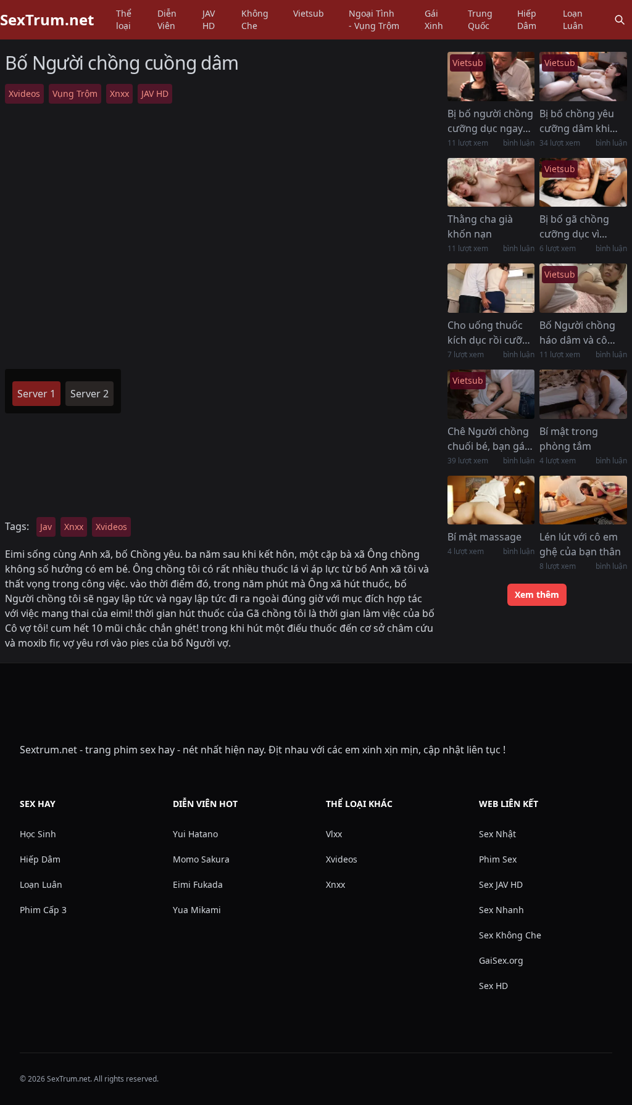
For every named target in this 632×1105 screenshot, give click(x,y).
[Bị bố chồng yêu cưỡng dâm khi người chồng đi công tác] (583, 76)
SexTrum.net (47, 20)
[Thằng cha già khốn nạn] (491, 182)
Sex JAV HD (501, 884)
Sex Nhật (497, 834)
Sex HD (493, 985)
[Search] (619, 19)
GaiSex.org (501, 960)
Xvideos (24, 93)
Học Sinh (38, 834)
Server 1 (36, 393)
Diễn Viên (167, 19)
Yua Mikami (197, 910)
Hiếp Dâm (526, 19)
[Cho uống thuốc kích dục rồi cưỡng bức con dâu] (491, 288)
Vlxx (334, 834)
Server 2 (89, 393)
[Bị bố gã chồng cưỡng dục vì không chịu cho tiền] (583, 182)
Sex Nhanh (501, 910)
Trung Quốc (480, 19)
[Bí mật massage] (491, 500)
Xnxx (119, 93)
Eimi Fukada (198, 884)
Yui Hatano (195, 834)
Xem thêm (537, 594)
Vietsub (308, 13)
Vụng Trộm (75, 93)
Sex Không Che (510, 935)
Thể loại (123, 19)
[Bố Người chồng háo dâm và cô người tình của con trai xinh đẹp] (583, 288)
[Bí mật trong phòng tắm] (583, 394)
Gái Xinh (434, 19)
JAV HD (208, 19)
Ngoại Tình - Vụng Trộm (374, 19)
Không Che (254, 19)
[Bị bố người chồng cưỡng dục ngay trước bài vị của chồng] (491, 76)
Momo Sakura (201, 859)
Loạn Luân (573, 19)
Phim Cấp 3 (43, 910)
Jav (46, 526)
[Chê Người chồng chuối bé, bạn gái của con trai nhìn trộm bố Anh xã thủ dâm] (491, 394)
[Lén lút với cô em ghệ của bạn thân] (583, 500)
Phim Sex (498, 859)
